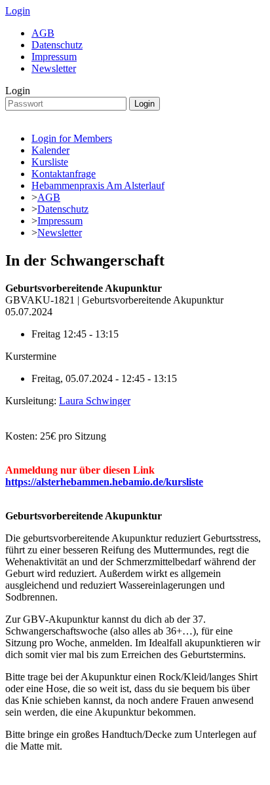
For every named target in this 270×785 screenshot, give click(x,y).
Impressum (54, 56)
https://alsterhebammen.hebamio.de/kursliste (104, 481)
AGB (42, 33)
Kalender (50, 150)
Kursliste (49, 161)
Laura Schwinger (94, 400)
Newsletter (53, 68)
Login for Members (71, 138)
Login (17, 10)
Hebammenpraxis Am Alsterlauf (97, 185)
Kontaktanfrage (63, 173)
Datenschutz (57, 44)
